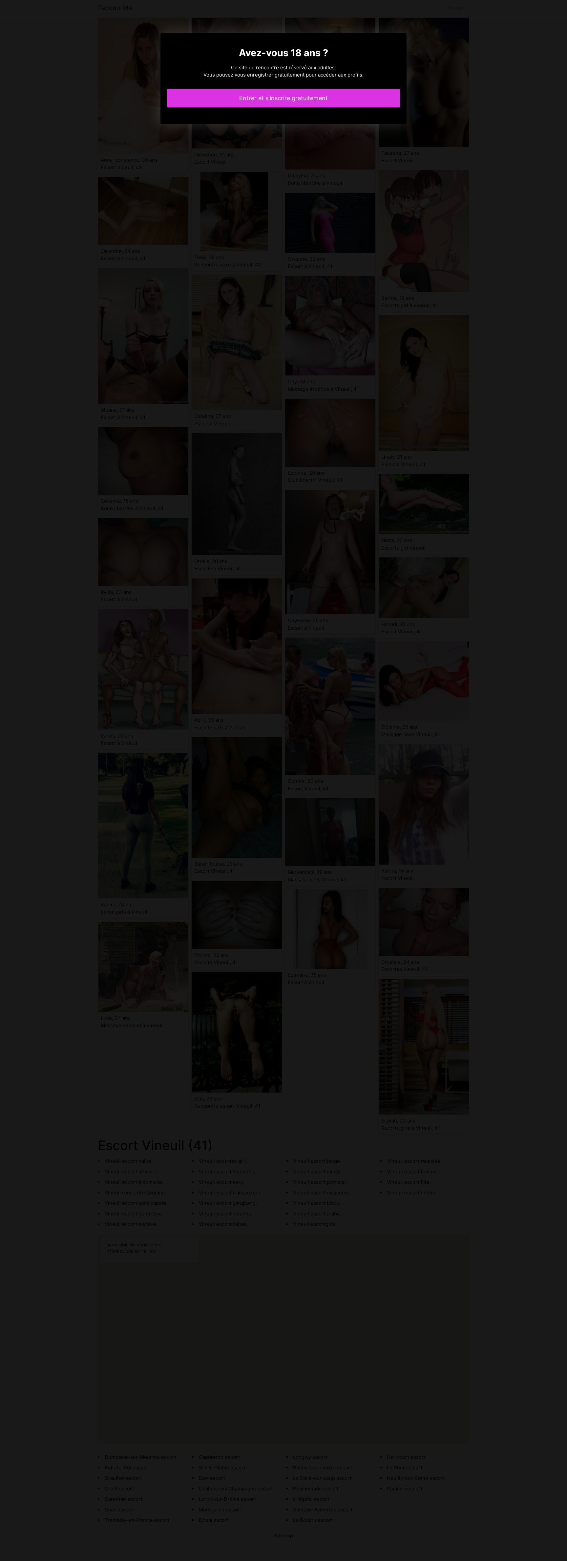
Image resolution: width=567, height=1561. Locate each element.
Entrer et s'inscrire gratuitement (283, 98)
